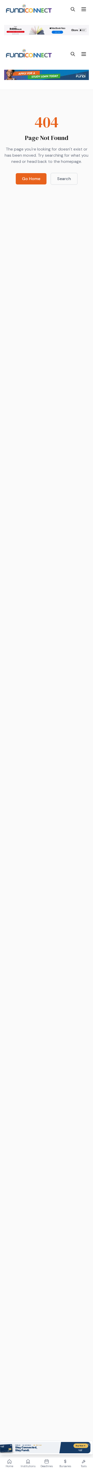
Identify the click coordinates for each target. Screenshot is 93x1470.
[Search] (73, 9)
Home (9, 1466)
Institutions (28, 1466)
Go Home (31, 178)
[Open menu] (84, 9)
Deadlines (47, 1466)
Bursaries (65, 1466)
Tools (84, 1466)
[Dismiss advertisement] (89, 1444)
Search (64, 178)
